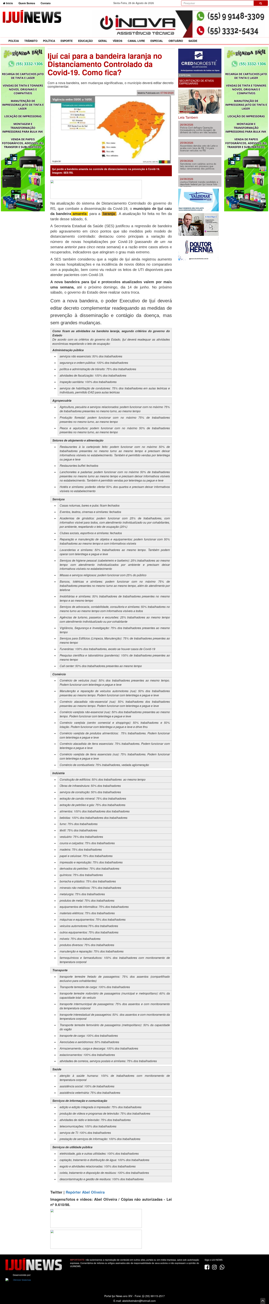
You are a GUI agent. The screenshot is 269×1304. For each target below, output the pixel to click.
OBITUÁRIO (176, 41)
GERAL (102, 41)
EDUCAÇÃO (85, 41)
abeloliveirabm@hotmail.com (139, 1301)
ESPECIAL (156, 41)
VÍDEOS (117, 41)
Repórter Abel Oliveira (85, 1192)
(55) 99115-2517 (154, 1296)
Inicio (10, 3)
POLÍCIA (13, 41)
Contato (46, 3)
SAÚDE (192, 41)
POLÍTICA (49, 41)
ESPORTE (67, 41)
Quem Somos (26, 3)
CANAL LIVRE (136, 41)
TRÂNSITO (31, 41)
